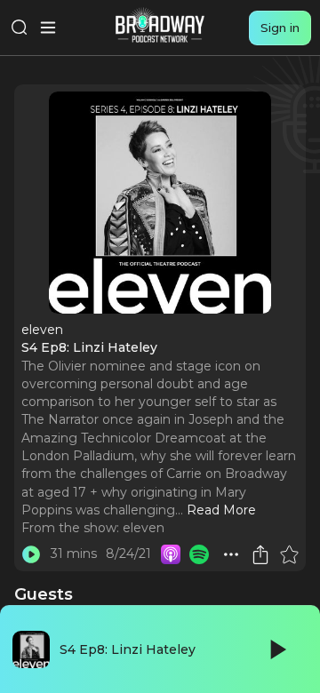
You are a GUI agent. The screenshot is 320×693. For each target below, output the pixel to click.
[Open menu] (48, 27)
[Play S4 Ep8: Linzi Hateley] (31, 554)
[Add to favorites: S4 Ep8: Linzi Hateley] (289, 554)
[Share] (260, 554)
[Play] (276, 649)
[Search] (19, 27)
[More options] (231, 554)
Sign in (280, 27)
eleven (143, 528)
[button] (231, 554)
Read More (221, 510)
